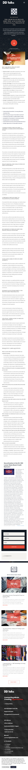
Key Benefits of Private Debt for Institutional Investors (13, 118)
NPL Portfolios (14, 17)
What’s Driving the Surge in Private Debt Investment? (13, 115)
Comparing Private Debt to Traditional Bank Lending (13, 116)
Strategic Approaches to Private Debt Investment (12, 123)
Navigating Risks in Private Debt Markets (11, 120)
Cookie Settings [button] (5, 767)
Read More (13, 682)
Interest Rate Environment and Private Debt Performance (14, 121)
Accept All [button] (13, 767)
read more (5, 605)
